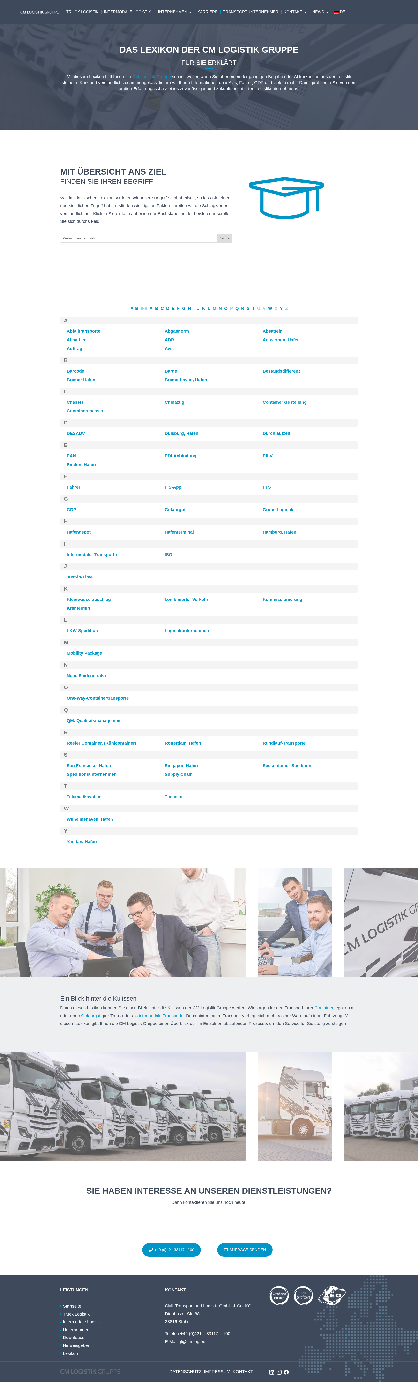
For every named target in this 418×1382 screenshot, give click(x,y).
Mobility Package (84, 653)
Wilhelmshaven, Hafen (90, 819)
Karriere (207, 12)
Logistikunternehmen (187, 630)
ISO (168, 554)
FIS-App (173, 487)
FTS (267, 487)
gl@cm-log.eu (192, 1341)
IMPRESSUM (217, 1371)
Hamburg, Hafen (279, 532)
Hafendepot (79, 532)
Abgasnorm (177, 331)
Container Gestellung (285, 402)
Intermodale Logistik (127, 12)
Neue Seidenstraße (86, 675)
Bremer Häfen (81, 379)
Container (323, 1007)
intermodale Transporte (161, 1015)
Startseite (72, 1306)
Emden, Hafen (81, 464)
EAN (71, 455)
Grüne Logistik (278, 509)
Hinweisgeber (76, 1345)
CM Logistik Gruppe (151, 76)
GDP (71, 509)
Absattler (76, 339)
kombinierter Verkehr (186, 599)
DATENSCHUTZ (185, 1371)
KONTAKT (243, 1371)
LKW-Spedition (82, 630)
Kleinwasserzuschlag (89, 599)
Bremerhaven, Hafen (186, 379)
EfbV (268, 455)
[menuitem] (339, 12)
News (318, 12)
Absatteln (273, 331)
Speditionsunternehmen (92, 774)
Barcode (75, 371)
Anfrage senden (247, 1250)
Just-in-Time (80, 577)
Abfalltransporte (83, 331)
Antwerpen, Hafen (281, 339)
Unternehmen (171, 12)
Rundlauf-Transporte (284, 743)
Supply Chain (179, 774)
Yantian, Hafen (82, 841)
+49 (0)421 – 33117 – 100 (205, 1333)
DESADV (76, 433)
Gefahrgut (175, 509)
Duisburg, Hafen (181, 433)
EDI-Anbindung (180, 455)
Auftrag (74, 348)
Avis (169, 348)
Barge (171, 371)
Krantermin (78, 608)
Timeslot (174, 796)
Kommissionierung (282, 599)
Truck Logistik (82, 12)
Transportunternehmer (250, 12)
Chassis (75, 402)
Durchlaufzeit (276, 433)
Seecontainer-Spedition (287, 765)
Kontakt (293, 12)
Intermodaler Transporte (92, 554)
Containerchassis (85, 411)
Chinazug (174, 402)
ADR (169, 339)
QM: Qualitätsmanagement (94, 720)
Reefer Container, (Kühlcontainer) (101, 743)
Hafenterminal (179, 532)
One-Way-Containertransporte (98, 698)
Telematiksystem (84, 796)
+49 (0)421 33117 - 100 (174, 1250)
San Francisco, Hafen (89, 765)
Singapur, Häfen (181, 765)
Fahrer (73, 487)
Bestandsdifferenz (281, 371)
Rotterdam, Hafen (183, 743)
